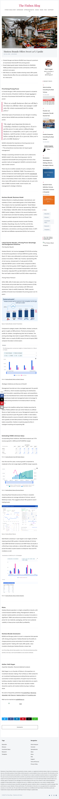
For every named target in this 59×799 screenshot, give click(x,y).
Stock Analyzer (10, 9)
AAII (9, 695)
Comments (20, 727)
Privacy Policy (34, 764)
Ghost (21, 795)
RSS (45, 9)
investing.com (32, 695)
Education (46, 213)
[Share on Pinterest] (23, 718)
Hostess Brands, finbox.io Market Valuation (14, 595)
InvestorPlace (26, 692)
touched (32, 94)
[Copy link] (35, 718)
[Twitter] (49, 795)
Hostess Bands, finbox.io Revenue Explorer (14, 490)
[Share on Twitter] (5, 718)
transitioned (33, 173)
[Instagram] (54, 795)
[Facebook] (52, 795)
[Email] (2, 407)
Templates (46, 229)
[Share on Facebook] (11, 718)
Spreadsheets (29, 9)
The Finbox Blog (29, 5)
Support (51, 9)
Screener (20, 9)
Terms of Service (35, 761)
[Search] (29, 11)
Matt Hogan (49, 69)
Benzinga (33, 692)
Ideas (37, 9)
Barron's (13, 695)
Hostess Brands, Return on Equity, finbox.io (14, 379)
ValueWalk (5, 695)
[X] (2, 399)
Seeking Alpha (21, 695)
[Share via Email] (29, 718)
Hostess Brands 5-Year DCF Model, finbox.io (14, 456)
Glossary (46, 217)
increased (21, 251)
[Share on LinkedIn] (17, 718)
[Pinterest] (56, 795)
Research (46, 226)
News (41, 9)
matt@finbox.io (20, 699)
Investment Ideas (47, 221)
